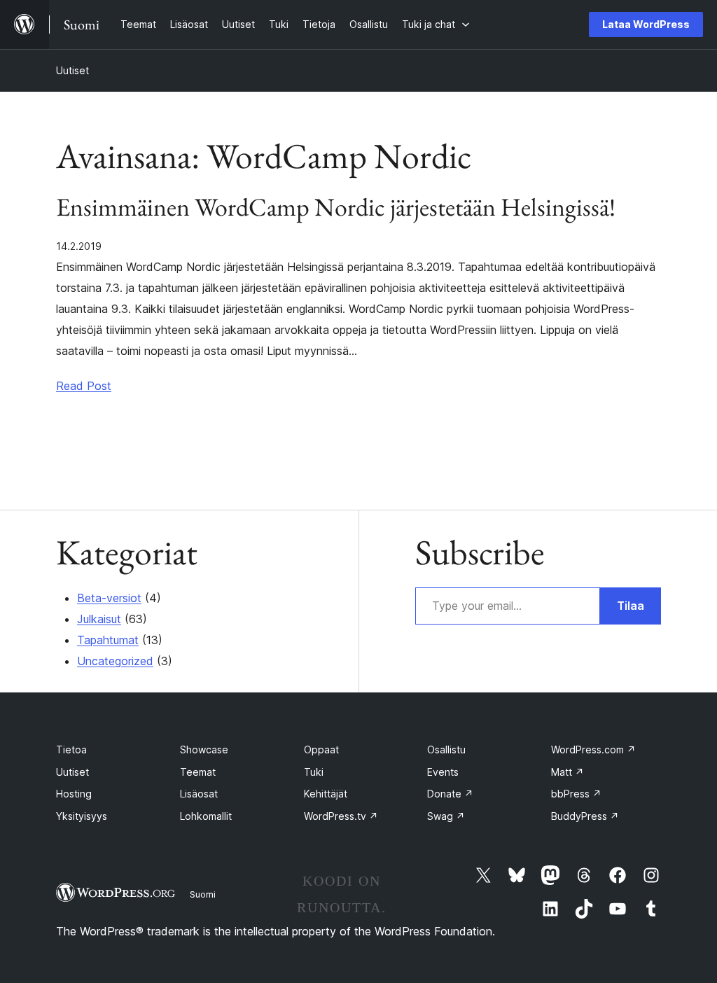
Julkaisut (99, 619)
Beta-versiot (109, 598)
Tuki (313, 772)
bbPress (576, 794)
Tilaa (630, 606)
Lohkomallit (206, 816)
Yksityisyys (81, 816)
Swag (446, 816)
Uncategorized (115, 661)
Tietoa (71, 749)
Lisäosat (199, 794)
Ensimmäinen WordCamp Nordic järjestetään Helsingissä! (335, 207)
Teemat (198, 772)
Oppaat (321, 749)
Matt (567, 772)
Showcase (204, 749)
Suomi (203, 894)
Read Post (83, 386)
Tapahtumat (108, 640)
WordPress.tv (341, 816)
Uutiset (72, 70)
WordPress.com (593, 749)
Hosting (74, 794)
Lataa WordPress (646, 24)
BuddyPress (585, 816)
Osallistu (446, 749)
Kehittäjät (325, 794)
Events (443, 772)
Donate (450, 794)
